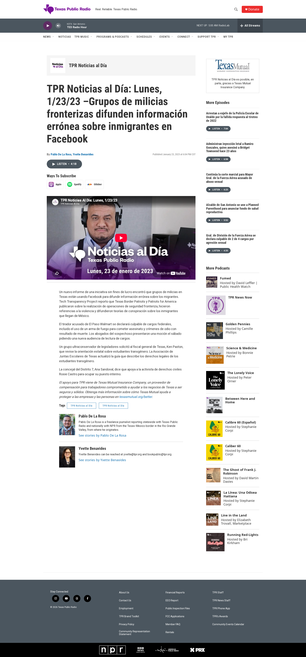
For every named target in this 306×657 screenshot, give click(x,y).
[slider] (63, 25)
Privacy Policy (126, 624)
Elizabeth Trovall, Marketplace (236, 522)
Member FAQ (173, 624)
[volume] (58, 26)
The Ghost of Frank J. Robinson (239, 471)
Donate (253, 9)
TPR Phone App (221, 608)
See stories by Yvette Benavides (102, 460)
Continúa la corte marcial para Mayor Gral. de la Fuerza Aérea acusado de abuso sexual (229, 178)
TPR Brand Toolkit (129, 616)
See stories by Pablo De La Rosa (102, 435)
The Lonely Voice (240, 373)
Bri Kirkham (237, 541)
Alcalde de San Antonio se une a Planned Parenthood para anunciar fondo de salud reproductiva (232, 208)
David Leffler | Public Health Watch (238, 285)
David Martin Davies (241, 480)
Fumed (225, 278)
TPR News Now (240, 297)
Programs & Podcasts (113, 36)
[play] (47, 26)
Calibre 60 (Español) (240, 422)
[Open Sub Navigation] (53, 36)
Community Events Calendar (228, 624)
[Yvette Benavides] (67, 457)
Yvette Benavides (83, 154)
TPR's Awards (220, 616)
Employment (126, 608)
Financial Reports (175, 592)
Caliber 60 (233, 446)
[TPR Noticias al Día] (57, 65)
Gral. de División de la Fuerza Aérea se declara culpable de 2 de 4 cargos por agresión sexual (231, 238)
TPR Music (82, 36)
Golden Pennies (238, 324)
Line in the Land (234, 515)
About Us (124, 592)
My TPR (228, 36)
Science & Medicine (241, 348)
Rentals (170, 632)
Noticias (64, 36)
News (47, 36)
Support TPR (207, 36)
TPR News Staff (221, 600)
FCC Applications (175, 616)
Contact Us (125, 600)
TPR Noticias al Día (88, 65)
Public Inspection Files (178, 608)
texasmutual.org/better (135, 397)
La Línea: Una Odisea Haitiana (240, 494)
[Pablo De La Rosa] (67, 424)
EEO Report (172, 600)
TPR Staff (218, 592)
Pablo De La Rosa (61, 154)
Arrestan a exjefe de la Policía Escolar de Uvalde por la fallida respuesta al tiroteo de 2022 (232, 116)
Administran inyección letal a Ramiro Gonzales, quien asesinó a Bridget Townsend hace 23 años (229, 147)
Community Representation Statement (134, 633)
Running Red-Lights (242, 535)
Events (165, 36)
